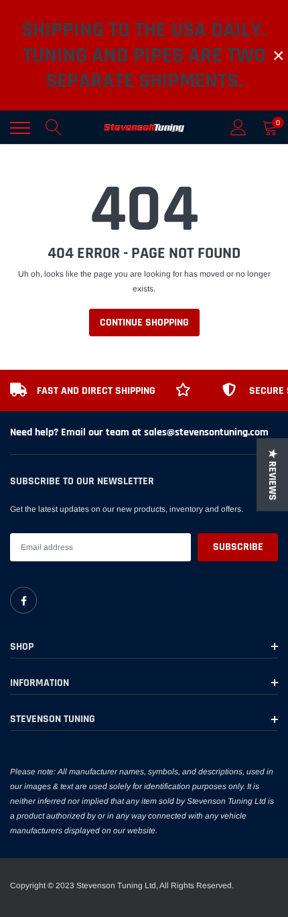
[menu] (20, 128)
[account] (238, 128)
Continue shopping (144, 322)
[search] (54, 128)
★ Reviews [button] (272, 474)
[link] (23, 600)
